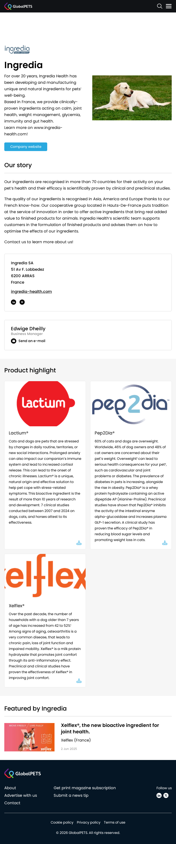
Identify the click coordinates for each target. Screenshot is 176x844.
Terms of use (114, 822)
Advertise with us (20, 795)
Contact (12, 803)
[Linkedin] (159, 795)
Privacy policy (88, 822)
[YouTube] (22, 302)
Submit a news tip (71, 795)
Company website (25, 146)
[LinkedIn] (13, 302)
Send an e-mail (31, 340)
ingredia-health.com (31, 291)
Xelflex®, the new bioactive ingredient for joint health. (110, 728)
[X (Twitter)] (165, 795)
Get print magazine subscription (85, 787)
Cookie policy (62, 822)
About (10, 787)
